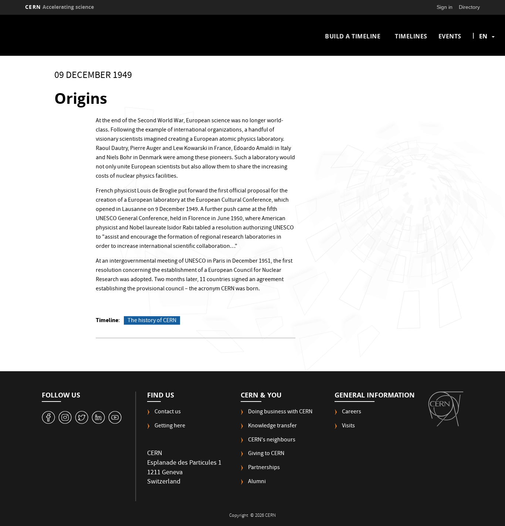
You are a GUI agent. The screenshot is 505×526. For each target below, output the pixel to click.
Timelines (411, 36)
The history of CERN (152, 321)
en (483, 36)
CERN (59, 6)
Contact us (168, 412)
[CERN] (445, 409)
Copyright (239, 515)
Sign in (445, 7)
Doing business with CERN (280, 412)
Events (449, 36)
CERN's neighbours (271, 440)
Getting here (170, 426)
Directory (469, 7)
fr (483, 60)
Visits (348, 426)
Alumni (257, 482)
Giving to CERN (266, 454)
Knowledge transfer (272, 426)
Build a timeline (352, 36)
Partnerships (264, 468)
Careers (351, 412)
